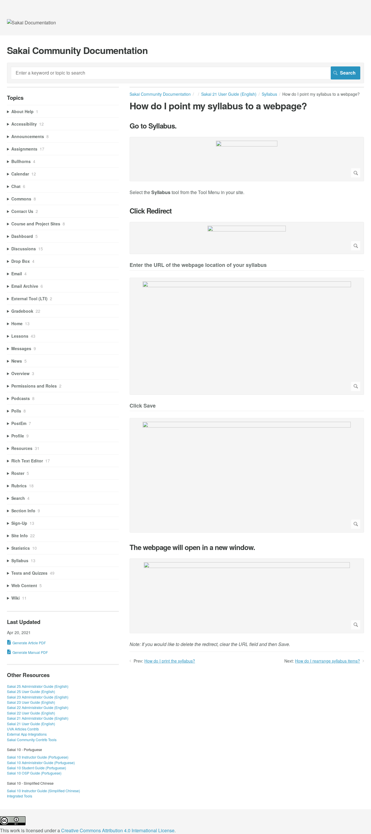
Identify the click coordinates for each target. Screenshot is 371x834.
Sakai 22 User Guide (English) (31, 712)
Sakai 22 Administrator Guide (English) (37, 707)
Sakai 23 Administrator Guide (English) (37, 696)
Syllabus (269, 94)
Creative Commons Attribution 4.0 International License (117, 830)
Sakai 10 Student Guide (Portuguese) (36, 767)
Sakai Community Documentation (160, 94)
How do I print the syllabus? (169, 661)
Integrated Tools (19, 795)
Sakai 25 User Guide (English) (31, 691)
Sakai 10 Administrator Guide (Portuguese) (41, 762)
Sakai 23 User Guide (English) (31, 702)
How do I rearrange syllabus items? (327, 661)
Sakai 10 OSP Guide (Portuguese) (34, 772)
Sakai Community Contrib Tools (32, 739)
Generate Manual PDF (30, 652)
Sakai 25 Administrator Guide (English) (37, 686)
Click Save (143, 406)
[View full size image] (246, 159)
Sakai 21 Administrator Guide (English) (37, 718)
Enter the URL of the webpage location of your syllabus (198, 265)
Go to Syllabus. (153, 126)
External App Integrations (27, 734)
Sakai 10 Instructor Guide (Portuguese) (37, 757)
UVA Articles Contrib (23, 728)
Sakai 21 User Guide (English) (229, 94)
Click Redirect (151, 211)
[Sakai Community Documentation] (31, 22)
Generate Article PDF (29, 642)
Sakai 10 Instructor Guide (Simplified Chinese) (43, 790)
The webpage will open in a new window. (192, 547)
